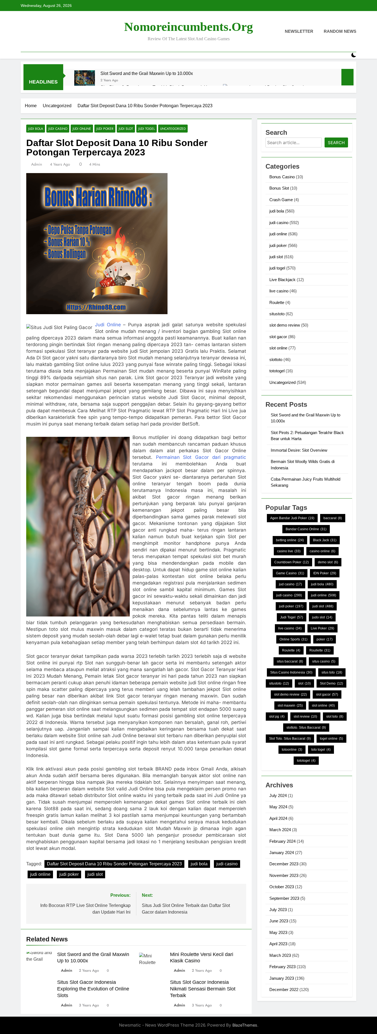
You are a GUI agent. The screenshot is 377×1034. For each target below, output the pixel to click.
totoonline (292, 750)
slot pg (277, 716)
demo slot (328, 562)
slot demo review (284, 325)
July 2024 (278, 795)
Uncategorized (173, 128)
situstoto (277, 313)
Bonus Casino (282, 176)
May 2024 (278, 806)
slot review (305, 716)
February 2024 (282, 841)
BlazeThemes (244, 1025)
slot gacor (278, 336)
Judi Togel (291, 617)
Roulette (276, 302)
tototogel (277, 370)
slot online (278, 348)
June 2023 (278, 921)
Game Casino (290, 573)
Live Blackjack (282, 279)
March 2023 (280, 955)
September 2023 (284, 898)
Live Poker (322, 628)
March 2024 (280, 829)
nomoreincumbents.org (188, 27)
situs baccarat (290, 661)
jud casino (290, 584)
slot (304, 683)
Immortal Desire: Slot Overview (299, 450)
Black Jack (324, 540)
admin (36, 164)
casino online (322, 551)
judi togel (146, 128)
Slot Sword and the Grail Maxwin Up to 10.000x (146, 73)
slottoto (275, 359)
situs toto (332, 672)
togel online (331, 739)
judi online (82, 128)
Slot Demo (331, 683)
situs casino (323, 661)
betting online (290, 540)
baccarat (332, 518)
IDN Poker (324, 573)
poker (325, 639)
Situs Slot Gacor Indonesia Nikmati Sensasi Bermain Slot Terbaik (202, 988)
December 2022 (283, 989)
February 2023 (282, 966)
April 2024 (278, 818)
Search (336, 142)
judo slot (322, 617)
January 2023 (281, 978)
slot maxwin (290, 705)
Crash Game (281, 199)
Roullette (319, 650)
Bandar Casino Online (306, 529)
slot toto (334, 716)
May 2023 (278, 932)
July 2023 (278, 909)
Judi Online (108, 324)
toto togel (321, 750)
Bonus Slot (279, 188)
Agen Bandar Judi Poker (292, 518)
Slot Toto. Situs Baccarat (290, 739)
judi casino (57, 128)
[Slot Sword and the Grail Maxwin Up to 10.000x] (84, 80)
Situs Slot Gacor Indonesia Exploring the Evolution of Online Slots (93, 988)
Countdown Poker (291, 562)
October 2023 (281, 886)
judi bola (35, 128)
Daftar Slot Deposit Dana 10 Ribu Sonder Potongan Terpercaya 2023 (114, 863)
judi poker (104, 128)
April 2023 (278, 943)
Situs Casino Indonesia (291, 672)
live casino (278, 291)
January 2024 (281, 852)
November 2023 (283, 875)
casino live (289, 551)
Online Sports (293, 639)
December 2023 (283, 863)
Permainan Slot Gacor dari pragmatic (201, 457)
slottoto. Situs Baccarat (306, 727)
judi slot (126, 128)
